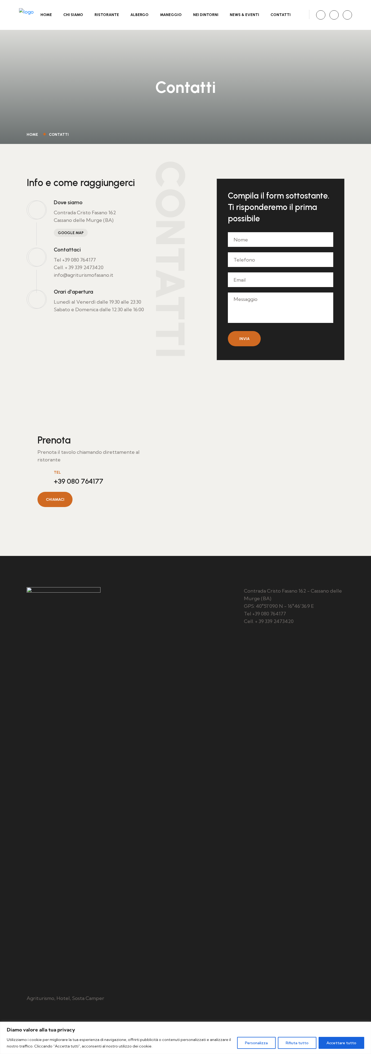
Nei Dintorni (205, 14)
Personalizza (256, 1042)
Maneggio (171, 14)
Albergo (139, 14)
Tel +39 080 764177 (75, 260)
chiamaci (55, 499)
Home (46, 14)
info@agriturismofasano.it (83, 275)
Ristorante (107, 14)
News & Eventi (244, 14)
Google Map (71, 233)
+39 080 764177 (78, 481)
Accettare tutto (341, 1042)
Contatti (281, 14)
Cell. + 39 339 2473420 (78, 267)
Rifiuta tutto (297, 1042)
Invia (244, 338)
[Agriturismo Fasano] (26, 14)
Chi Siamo (73, 14)
